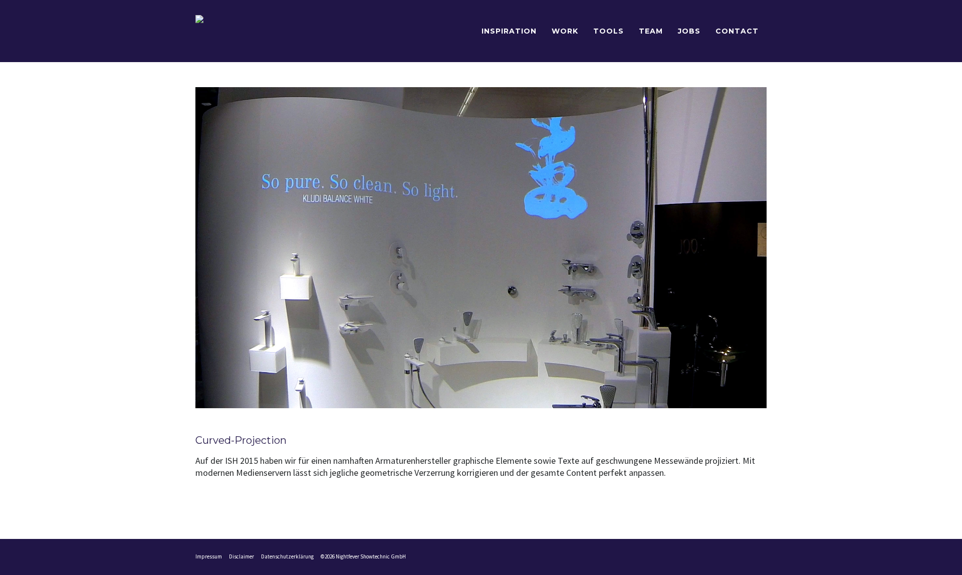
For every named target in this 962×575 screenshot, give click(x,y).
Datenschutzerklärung (287, 556)
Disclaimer (241, 556)
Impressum (208, 556)
